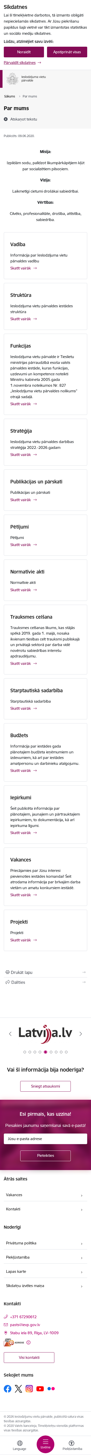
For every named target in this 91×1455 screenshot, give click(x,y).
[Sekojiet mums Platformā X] (18, 1389)
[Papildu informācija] (28, 1342)
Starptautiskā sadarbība (36, 690)
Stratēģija (21, 431)
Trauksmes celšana (31, 617)
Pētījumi (19, 527)
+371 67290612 (23, 1316)
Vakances (20, 860)
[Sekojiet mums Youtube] (40, 1388)
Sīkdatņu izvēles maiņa (25, 1285)
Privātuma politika (21, 1243)
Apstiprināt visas (67, 51)
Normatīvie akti (27, 572)
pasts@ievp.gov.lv (25, 1324)
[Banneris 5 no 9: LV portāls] (45, 1033)
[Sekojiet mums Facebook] (7, 1389)
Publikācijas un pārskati (36, 482)
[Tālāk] (81, 1033)
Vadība (17, 244)
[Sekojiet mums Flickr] (51, 1388)
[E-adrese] (14, 1342)
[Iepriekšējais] (10, 1033)
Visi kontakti (29, 1357)
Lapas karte (16, 1271)
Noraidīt (24, 51)
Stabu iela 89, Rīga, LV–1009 (34, 1332)
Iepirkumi (20, 797)
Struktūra (20, 295)
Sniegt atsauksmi (45, 1086)
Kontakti (13, 1209)
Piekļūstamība (18, 1257)
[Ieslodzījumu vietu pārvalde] (46, 85)
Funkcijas (20, 346)
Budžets (19, 735)
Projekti (19, 922)
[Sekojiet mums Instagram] (29, 1388)
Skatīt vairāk (20, 268)
